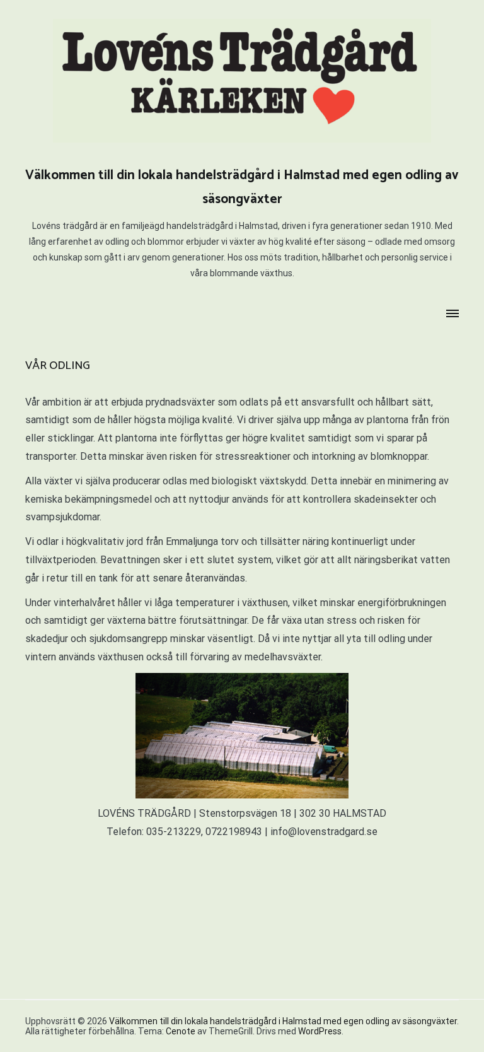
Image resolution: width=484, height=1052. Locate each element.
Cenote (180, 1031)
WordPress (320, 1031)
